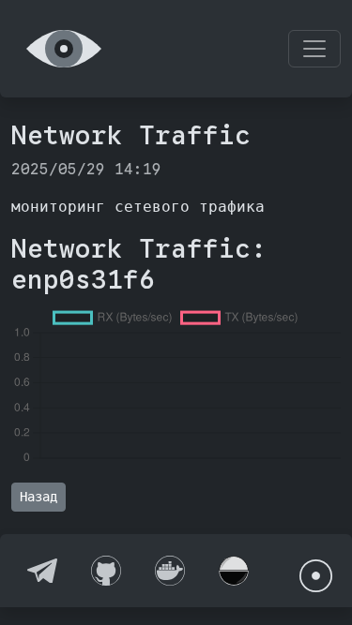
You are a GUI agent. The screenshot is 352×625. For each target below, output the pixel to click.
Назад (38, 496)
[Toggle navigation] (314, 48)
